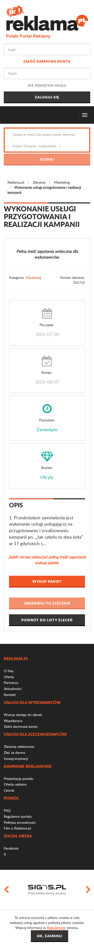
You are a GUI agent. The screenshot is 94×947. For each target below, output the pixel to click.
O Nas (9, 670)
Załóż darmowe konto (47, 61)
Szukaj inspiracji (16, 758)
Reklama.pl (16, 182)
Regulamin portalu (18, 816)
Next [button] (87, 890)
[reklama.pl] (47, 21)
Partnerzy (11, 682)
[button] (47, 603)
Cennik (9, 790)
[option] (47, 890)
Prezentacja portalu (18, 778)
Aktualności (13, 688)
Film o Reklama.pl (17, 828)
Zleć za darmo (14, 752)
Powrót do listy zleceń (47, 619)
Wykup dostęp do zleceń (23, 714)
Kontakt (10, 694)
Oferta (9, 676)
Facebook (11, 848)
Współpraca (13, 720)
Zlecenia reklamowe (19, 746)
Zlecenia (39, 182)
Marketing (62, 182)
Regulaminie (56, 927)
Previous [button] (6, 890)
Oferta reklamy (15, 784)
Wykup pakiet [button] (47, 581)
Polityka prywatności (20, 822)
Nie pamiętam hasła (47, 85)
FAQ (7, 810)
